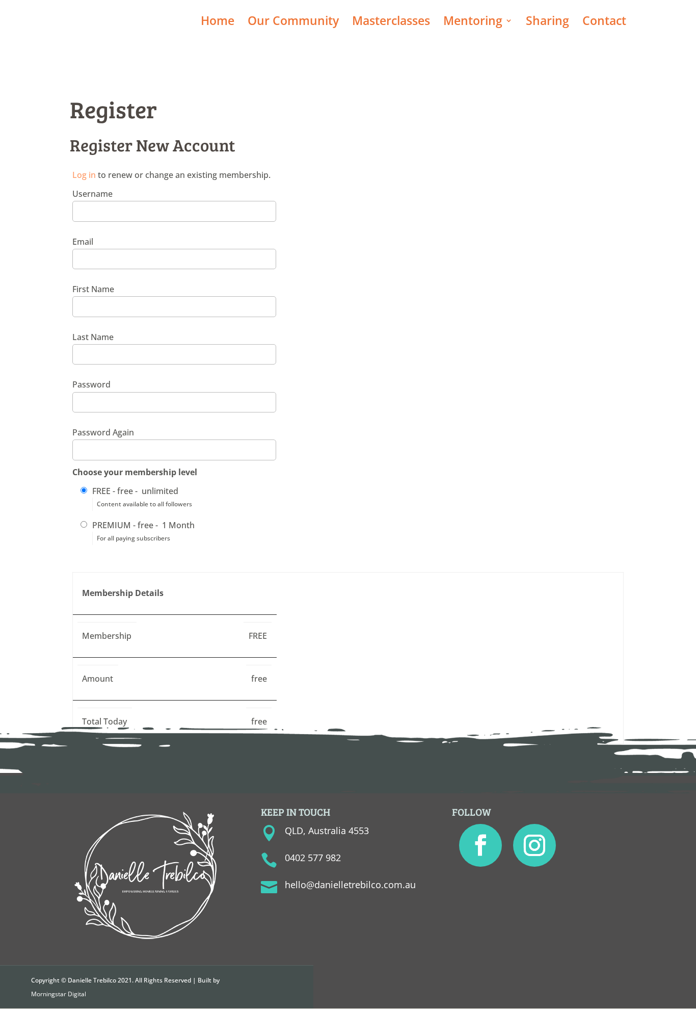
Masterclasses (391, 23)
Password (91, 384)
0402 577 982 (313, 857)
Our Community (293, 23)
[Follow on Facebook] (480, 845)
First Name (93, 289)
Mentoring (472, 23)
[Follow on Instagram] (534, 845)
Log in (84, 174)
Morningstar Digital (58, 994)
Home (217, 23)
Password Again (103, 432)
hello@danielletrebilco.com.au (350, 884)
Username (92, 193)
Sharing (547, 23)
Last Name (93, 337)
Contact (604, 23)
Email (82, 241)
